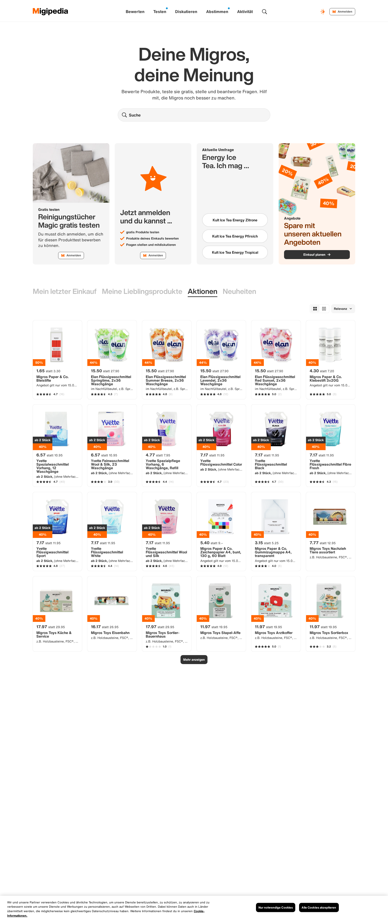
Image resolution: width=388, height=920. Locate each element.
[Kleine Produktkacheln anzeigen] (315, 308)
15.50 (105, 371)
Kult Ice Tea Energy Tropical (235, 252)
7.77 (323, 543)
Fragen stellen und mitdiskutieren (151, 244)
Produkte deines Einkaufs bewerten (152, 238)
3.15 (267, 543)
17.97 (50, 627)
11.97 (213, 627)
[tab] (65, 291)
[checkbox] (235, 220)
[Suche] (264, 11)
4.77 (158, 455)
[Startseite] (50, 11)
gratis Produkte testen (142, 232)
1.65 (48, 371)
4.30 (322, 371)
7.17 (212, 455)
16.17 (105, 627)
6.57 (49, 455)
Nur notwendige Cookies (275, 907)
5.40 (211, 543)
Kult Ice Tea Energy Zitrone (235, 220)
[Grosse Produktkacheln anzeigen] (324, 308)
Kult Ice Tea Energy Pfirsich (235, 236)
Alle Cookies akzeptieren (319, 907)
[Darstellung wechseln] (323, 11)
